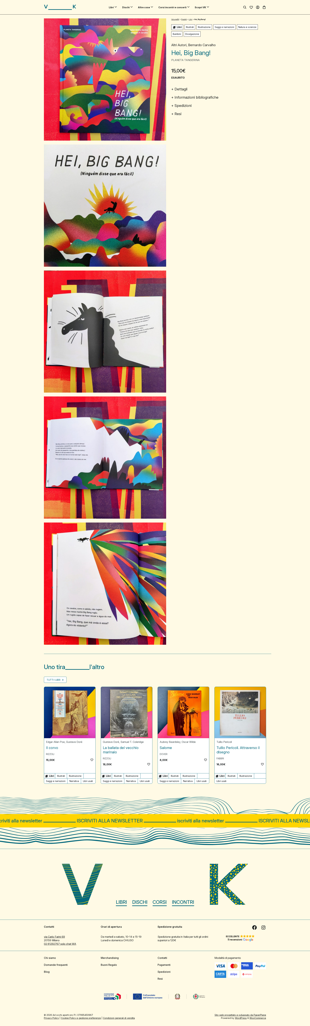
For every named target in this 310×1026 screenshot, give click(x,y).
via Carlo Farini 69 (54, 936)
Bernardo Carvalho (202, 45)
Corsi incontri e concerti (172, 7)
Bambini (177, 34)
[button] (91, 759)
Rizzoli (50, 754)
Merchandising (110, 957)
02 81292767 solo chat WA (60, 943)
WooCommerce (257, 1018)
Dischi (126, 7)
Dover (163, 754)
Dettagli (181, 89)
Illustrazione (204, 27)
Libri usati (88, 781)
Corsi (160, 902)
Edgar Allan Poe (55, 742)
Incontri (183, 902)
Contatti (162, 957)
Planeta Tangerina (185, 60)
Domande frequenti (56, 964)
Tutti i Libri (54, 679)
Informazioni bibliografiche (196, 97)
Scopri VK (200, 7)
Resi (178, 114)
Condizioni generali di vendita (119, 1018)
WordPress (241, 1018)
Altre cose (144, 7)
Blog (47, 971)
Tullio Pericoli (224, 742)
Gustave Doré (74, 742)
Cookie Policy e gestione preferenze (81, 1018)
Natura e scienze (247, 27)
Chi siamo (50, 957)
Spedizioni (183, 105)
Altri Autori (178, 45)
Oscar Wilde (189, 742)
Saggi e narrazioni (224, 27)
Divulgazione (192, 34)
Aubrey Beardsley (170, 742)
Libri (111, 7)
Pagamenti (164, 964)
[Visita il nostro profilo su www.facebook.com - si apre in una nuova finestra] (254, 927)
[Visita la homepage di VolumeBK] (60, 7)
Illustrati (190, 27)
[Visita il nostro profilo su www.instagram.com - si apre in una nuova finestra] (263, 927)
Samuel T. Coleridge (132, 742)
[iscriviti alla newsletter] (155, 820)
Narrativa (74, 781)
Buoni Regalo (109, 964)
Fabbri (220, 758)
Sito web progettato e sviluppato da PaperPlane (240, 1015)
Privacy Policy (51, 1018)
